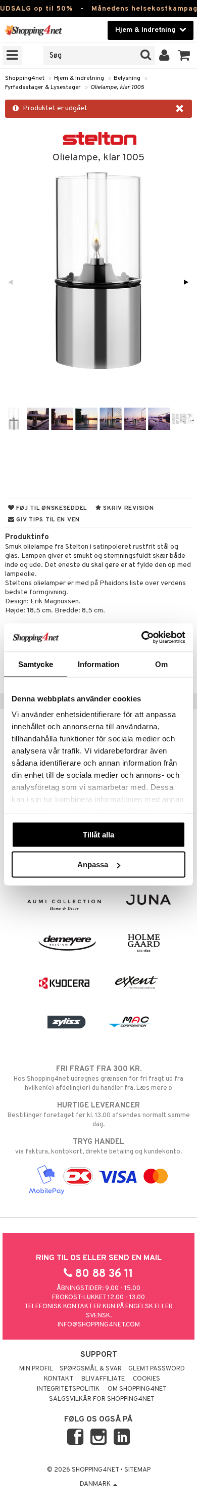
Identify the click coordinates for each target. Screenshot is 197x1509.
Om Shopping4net (137, 1389)
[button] (184, 55)
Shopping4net (24, 78)
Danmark (96, 1484)
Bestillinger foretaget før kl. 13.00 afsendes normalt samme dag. (99, 1115)
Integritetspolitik (68, 1389)
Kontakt (58, 1379)
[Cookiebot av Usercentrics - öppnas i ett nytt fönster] (141, 637)
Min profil (36, 1369)
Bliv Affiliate (103, 1379)
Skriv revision (128, 508)
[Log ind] (164, 55)
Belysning (127, 78)
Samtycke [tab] (35, 663)
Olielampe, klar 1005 (117, 87)
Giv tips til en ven (47, 520)
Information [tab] (98, 663)
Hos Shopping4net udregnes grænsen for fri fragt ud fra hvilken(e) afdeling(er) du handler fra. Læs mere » (98, 1078)
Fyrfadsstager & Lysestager (43, 87)
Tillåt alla (98, 834)
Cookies (146, 1379)
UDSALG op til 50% (36, 9)
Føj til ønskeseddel (51, 508)
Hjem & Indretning (79, 78)
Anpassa (92, 864)
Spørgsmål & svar (91, 1369)
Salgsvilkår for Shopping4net (102, 1399)
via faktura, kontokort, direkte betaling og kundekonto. (98, 1146)
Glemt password (156, 1369)
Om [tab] (161, 663)
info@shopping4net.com (99, 1325)
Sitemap (137, 1470)
